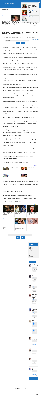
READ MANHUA (5, 9)
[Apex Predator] (30, 286)
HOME (6, 391)
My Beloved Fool (35, 348)
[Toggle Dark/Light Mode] (38, 39)
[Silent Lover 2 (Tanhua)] (30, 276)
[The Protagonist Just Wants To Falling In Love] (30, 338)
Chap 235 (34, 374)
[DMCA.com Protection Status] (20, 388)
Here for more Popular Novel (33, 378)
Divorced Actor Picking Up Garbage (34, 368)
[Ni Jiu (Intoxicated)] (30, 321)
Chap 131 (34, 290)
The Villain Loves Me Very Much (34, 309)
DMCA (35, 391)
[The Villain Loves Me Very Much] (30, 309)
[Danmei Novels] (8, 4)
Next (22, 42)
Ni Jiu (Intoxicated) (34, 321)
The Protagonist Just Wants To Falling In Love (34, 338)
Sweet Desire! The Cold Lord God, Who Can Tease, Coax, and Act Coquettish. (20, 37)
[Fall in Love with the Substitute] (30, 359)
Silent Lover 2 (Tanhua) (34, 275)
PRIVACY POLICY (12, 391)
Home (5, 37)
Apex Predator (34, 285)
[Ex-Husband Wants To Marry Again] (30, 265)
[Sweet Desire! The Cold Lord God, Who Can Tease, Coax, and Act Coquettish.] (30, 295)
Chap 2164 (34, 303)
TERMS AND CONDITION (28, 391)
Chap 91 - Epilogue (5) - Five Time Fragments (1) (34, 331)
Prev (18, 42)
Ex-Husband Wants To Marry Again (35, 265)
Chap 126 (34, 363)
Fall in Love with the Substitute (35, 358)
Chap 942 (34, 344)
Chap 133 (34, 353)
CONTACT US (19, 391)
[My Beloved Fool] (30, 349)
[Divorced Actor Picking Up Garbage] (30, 369)
